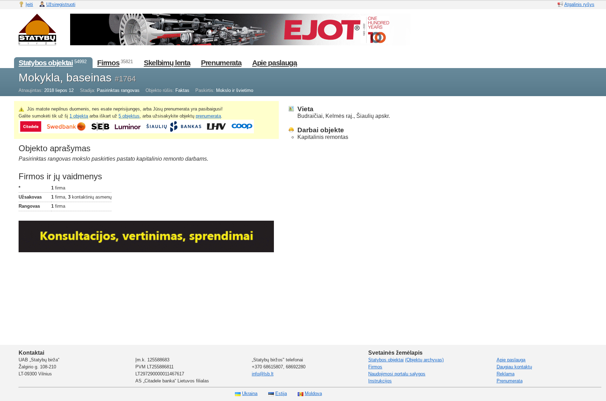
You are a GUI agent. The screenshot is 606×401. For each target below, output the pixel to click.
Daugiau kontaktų (514, 366)
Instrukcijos (380, 380)
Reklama (505, 373)
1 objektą (78, 116)
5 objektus (129, 116)
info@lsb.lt (263, 373)
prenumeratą (208, 116)
